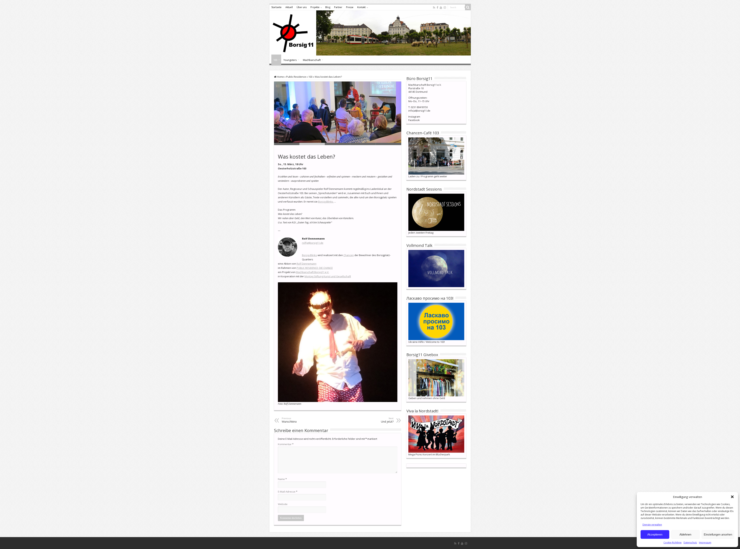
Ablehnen (685, 534)
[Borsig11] (370, 32)
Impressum (705, 542)
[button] (732, 497)
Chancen (348, 255)
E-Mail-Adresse (287, 491)
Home (280, 76)
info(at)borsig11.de (419, 110)
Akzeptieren (654, 534)
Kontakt (361, 7)
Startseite (276, 7)
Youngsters (290, 60)
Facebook (414, 120)
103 (275, 60)
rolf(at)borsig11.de (312, 243)
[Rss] (434, 7)
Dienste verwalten (652, 524)
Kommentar (285, 444)
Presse (349, 7)
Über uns (302, 7)
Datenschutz (690, 542)
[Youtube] (440, 7)
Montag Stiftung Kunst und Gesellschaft (327, 276)
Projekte (315, 7)
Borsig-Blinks (326, 201)
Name (282, 479)
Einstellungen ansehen (718, 534)
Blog (327, 7)
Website (283, 504)
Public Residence (296, 76)
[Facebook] (437, 7)
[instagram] (444, 7)
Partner (338, 7)
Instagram (414, 116)
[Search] (468, 7)
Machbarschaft (312, 60)
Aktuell (289, 7)
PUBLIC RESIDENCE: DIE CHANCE (315, 268)
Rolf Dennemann (306, 263)
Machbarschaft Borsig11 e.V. (312, 272)
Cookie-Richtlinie (672, 542)
